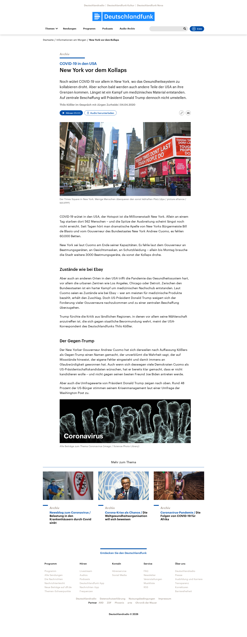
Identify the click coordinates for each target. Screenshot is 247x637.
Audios (84, 575)
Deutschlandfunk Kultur (120, 5)
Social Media (119, 575)
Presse (178, 575)
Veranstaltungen (153, 579)
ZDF (109, 602)
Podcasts (107, 28)
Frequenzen (86, 591)
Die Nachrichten (54, 579)
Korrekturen (181, 587)
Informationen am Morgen (71, 39)
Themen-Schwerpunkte (58, 591)
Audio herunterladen (102, 113)
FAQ (146, 571)
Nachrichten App (89, 587)
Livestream (86, 571)
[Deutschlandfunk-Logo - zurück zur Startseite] (123, 16)
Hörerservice (119, 571)
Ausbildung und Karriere (188, 579)
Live (199, 29)
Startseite (48, 39)
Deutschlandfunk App (92, 583)
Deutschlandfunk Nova (150, 5)
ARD (101, 602)
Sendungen (69, 28)
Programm (89, 28)
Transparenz (182, 583)
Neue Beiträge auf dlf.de (58, 587)
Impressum (164, 598)
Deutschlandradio (94, 5)
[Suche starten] (184, 28)
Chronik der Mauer (146, 602)
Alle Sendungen (54, 575)
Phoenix (119, 602)
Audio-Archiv (127, 28)
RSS (146, 587)
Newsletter (150, 575)
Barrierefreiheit (183, 591)
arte (130, 602)
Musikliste (149, 583)
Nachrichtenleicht (55, 583)
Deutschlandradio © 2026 (123, 614)
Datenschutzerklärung (112, 598)
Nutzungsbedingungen (142, 598)
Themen (50, 28)
